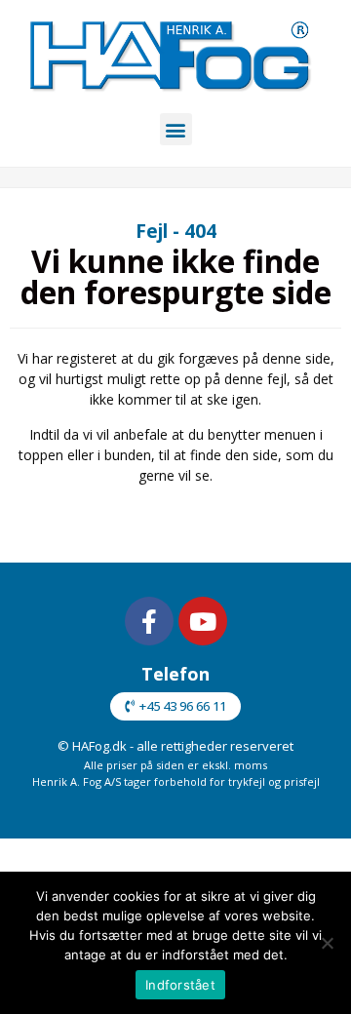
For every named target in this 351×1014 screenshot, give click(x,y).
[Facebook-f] (149, 621)
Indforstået (180, 985)
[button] (176, 129)
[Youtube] (202, 621)
